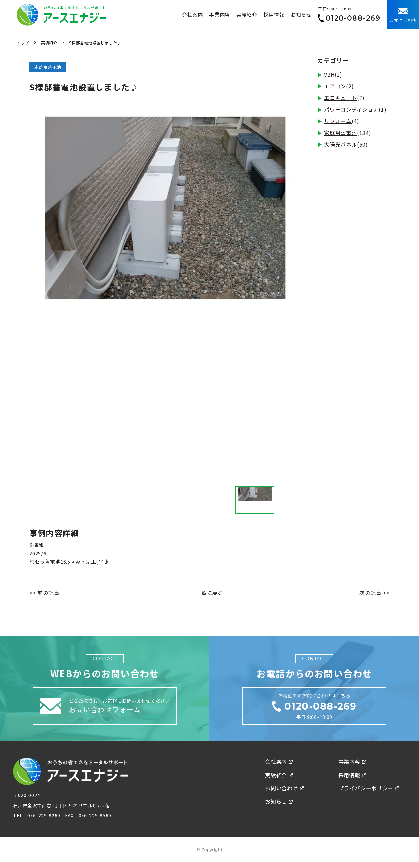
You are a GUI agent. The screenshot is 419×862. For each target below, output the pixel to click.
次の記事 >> (374, 593)
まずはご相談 (403, 20)
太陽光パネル (340, 144)
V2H (329, 74)
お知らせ (301, 14)
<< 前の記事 (44, 593)
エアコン (335, 86)
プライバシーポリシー (365, 788)
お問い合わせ (281, 788)
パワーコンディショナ (351, 109)
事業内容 (219, 14)
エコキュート (340, 98)
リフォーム (338, 121)
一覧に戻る (209, 593)
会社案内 (192, 14)
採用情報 (274, 14)
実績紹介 (246, 14)
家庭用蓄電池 (340, 133)
